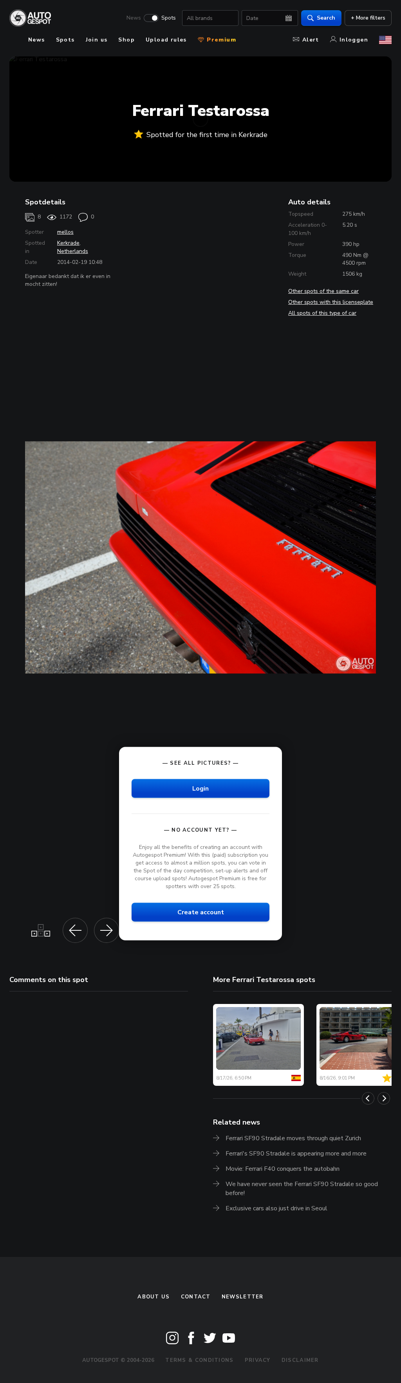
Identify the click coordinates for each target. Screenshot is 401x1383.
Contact (196, 1296)
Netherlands (72, 251)
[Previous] (368, 1098)
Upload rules (166, 39)
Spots (168, 18)
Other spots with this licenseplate (330, 302)
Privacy (258, 1360)
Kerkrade (68, 243)
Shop (126, 39)
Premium (220, 39)
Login (200, 788)
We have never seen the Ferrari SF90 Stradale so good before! (302, 1188)
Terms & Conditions (199, 1360)
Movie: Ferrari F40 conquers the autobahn (283, 1169)
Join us (97, 39)
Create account (200, 912)
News (133, 18)
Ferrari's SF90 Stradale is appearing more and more (296, 1153)
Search (326, 18)
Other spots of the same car (323, 291)
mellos (65, 232)
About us (153, 1296)
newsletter (243, 1296)
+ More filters (368, 18)
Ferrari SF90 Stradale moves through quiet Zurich (293, 1138)
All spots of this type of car (322, 313)
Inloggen (354, 39)
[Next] (384, 1098)
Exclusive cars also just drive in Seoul (276, 1208)
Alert (310, 39)
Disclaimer (300, 1360)
